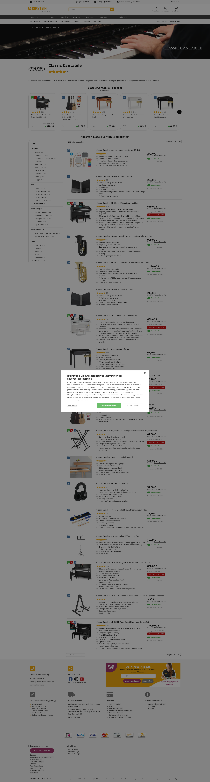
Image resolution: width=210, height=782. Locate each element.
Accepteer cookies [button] (109, 405)
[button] (72, 406)
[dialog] (105, 391)
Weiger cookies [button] (132, 405)
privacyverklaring (84, 400)
